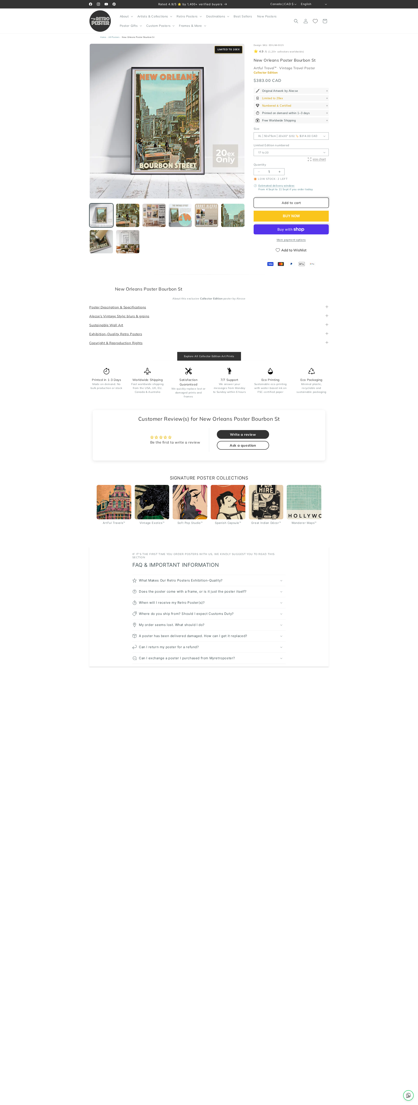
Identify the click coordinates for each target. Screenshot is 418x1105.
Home (103, 37)
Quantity (260, 165)
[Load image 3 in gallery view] (154, 215)
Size (257, 129)
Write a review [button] (243, 434)
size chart (319, 159)
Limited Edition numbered (271, 145)
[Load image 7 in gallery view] (101, 242)
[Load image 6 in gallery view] (233, 215)
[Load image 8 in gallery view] (128, 242)
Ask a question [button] (243, 445)
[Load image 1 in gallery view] (101, 215)
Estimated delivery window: (276, 185)
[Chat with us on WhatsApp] (408, 1095)
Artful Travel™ (265, 68)
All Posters (114, 37)
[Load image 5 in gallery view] (206, 215)
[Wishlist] (315, 21)
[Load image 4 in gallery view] (180, 215)
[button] (126, 16)
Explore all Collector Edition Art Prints (209, 356)
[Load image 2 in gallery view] (128, 215)
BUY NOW (291, 216)
